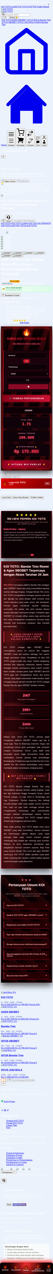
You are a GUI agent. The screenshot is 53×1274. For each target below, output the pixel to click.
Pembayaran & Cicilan (16, 1162)
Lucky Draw (6, 497)
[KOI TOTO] (7, 9)
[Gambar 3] (28, 253)
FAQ (8, 1128)
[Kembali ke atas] (3, 1083)
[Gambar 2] (17, 253)
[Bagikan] (3, 1079)
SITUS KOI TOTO (28, 226)
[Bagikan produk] (3, 220)
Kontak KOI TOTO (14, 1123)
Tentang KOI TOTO (15, 1121)
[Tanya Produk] (19, 477)
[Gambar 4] (39, 253)
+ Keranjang (17, 221)
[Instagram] (5, 1111)
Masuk (46, 7)
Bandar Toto (45, 20)
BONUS (5, 1270)
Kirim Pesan (9, 1101)
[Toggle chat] (4, 1180)
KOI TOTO (7, 20)
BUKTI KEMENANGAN (37, 1270)
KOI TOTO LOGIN (9, 7)
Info (47, 483)
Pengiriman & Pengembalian (19, 1160)
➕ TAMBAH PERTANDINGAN (26, 398)
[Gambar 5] (6, 256)
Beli (15, 477)
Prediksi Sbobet (37, 497)
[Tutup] (3, 157)
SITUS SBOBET (9, 22)
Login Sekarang (19, 1205)
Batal (9, 1205)
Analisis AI (24, 181)
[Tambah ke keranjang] (9, 1080)
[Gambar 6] (17, 256)
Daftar (40, 7)
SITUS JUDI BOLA (26, 22)
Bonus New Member (20, 497)
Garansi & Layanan (15, 1165)
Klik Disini (24, 323)
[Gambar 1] (6, 253)
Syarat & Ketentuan (15, 1153)
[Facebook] (2, 1111)
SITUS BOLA (33, 20)
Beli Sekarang (29, 221)
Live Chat (49, 1270)
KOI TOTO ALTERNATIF (39, 223)
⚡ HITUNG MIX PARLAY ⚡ (26, 464)
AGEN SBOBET (19, 20)
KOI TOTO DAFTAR (27, 7)
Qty (2, 474)
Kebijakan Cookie (14, 1158)
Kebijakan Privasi (14, 1155)
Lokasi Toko (11, 1125)
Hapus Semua (9, 181)
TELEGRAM (16, 1270)
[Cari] (3, 14)
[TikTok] (8, 1111)
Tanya (8, 221)
